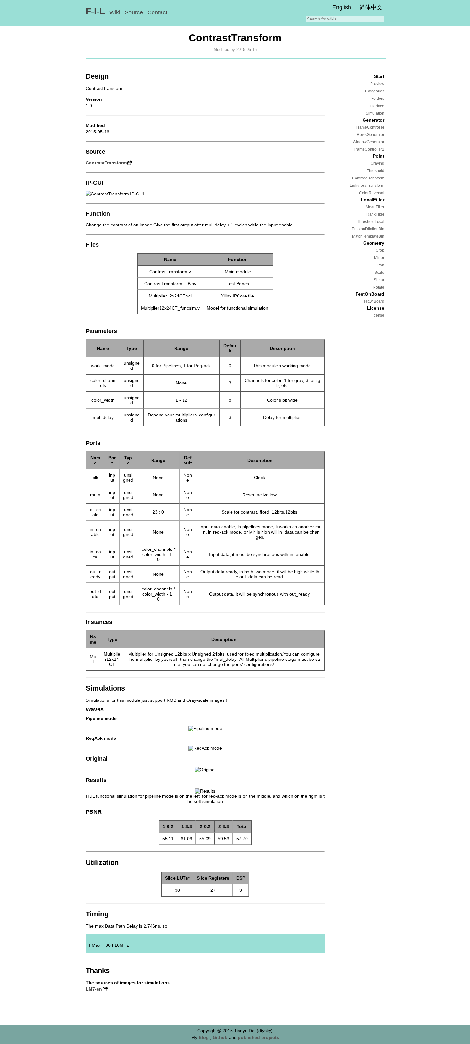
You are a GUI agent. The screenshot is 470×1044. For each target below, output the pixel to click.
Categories (374, 91)
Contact (157, 12)
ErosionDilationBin (368, 229)
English (341, 7)
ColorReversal (371, 193)
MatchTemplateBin (368, 236)
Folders (377, 98)
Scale (379, 272)
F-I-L (95, 11)
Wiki (114, 12)
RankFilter (375, 214)
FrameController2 (369, 149)
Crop (380, 250)
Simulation (375, 113)
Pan (380, 265)
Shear (379, 280)
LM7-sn (94, 989)
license (378, 315)
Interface (376, 106)
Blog (204, 1037)
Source (134, 12)
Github (220, 1037)
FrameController (370, 127)
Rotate (378, 287)
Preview (377, 84)
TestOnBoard (373, 301)
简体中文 (370, 7)
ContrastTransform (368, 178)
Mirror (379, 258)
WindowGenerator (368, 142)
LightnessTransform (367, 185)
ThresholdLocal (370, 221)
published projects (258, 1037)
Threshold (375, 171)
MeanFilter (375, 207)
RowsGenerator (370, 134)
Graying (377, 163)
